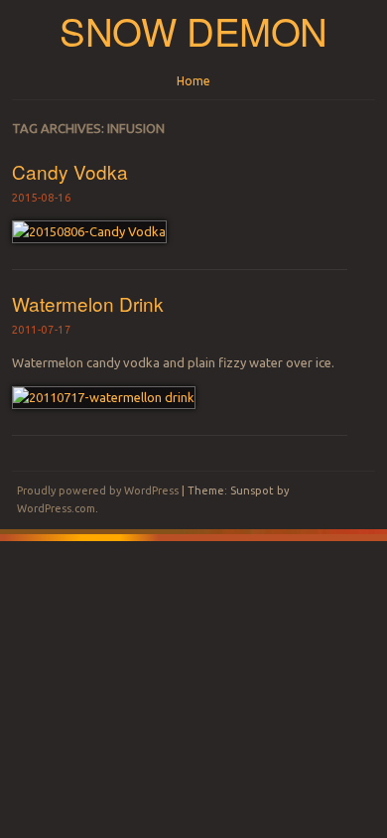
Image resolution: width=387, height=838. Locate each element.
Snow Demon (193, 30)
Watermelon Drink (88, 303)
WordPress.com (56, 508)
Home (193, 80)
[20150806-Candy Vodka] (89, 231)
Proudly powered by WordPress (98, 490)
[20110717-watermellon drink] (103, 397)
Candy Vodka (70, 171)
